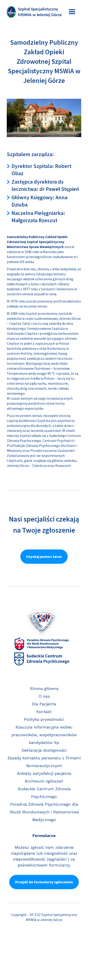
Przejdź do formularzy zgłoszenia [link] (44, 882)
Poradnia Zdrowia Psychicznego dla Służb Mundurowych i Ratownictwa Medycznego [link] (44, 812)
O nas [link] (44, 696)
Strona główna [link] (44, 688)
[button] (72, 12)
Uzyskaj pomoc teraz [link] (44, 556)
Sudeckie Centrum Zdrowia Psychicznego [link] (44, 792)
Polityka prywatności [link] (44, 719)
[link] (35, 12)
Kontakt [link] (44, 711)
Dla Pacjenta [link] (44, 703)
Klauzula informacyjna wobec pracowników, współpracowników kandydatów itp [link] (44, 735)
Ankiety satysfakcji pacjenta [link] (44, 773)
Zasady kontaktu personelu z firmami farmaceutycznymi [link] (44, 762)
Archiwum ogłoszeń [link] (44, 781)
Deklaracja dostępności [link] (44, 750)
